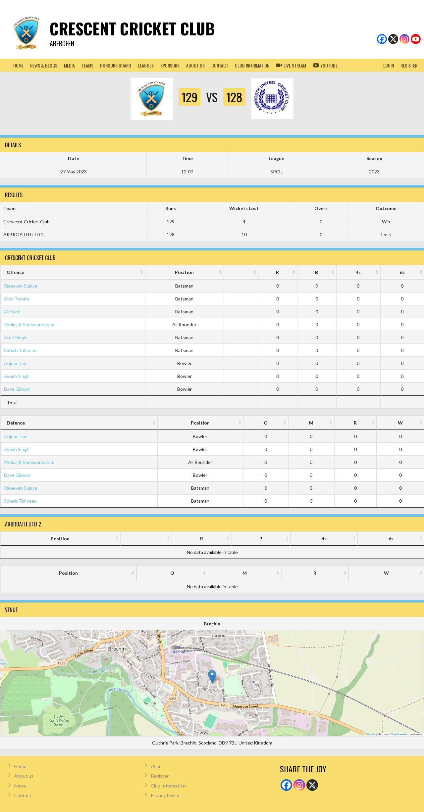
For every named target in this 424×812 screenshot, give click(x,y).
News (20, 786)
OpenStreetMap (399, 734)
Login (388, 65)
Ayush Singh (16, 376)
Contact (219, 65)
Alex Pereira (16, 298)
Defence (16, 423)
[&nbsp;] (241, 272)
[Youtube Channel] (416, 39)
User (156, 766)
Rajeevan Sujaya (20, 286)
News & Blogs (43, 65)
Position (184, 272)
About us (195, 65)
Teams (87, 65)
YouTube (328, 65)
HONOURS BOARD (115, 65)
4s (358, 272)
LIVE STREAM (294, 65)
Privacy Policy (165, 795)
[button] (212, 676)
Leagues (146, 65)
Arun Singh (15, 337)
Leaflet (372, 734)
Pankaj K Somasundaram (29, 324)
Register (408, 65)
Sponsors (170, 65)
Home (18, 65)
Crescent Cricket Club (132, 28)
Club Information (168, 786)
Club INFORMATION (252, 65)
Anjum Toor (16, 363)
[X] (393, 39)
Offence (15, 272)
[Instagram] (404, 39)
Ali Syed (12, 311)
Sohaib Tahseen (20, 350)
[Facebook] (382, 39)
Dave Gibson (17, 389)
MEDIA (69, 65)
